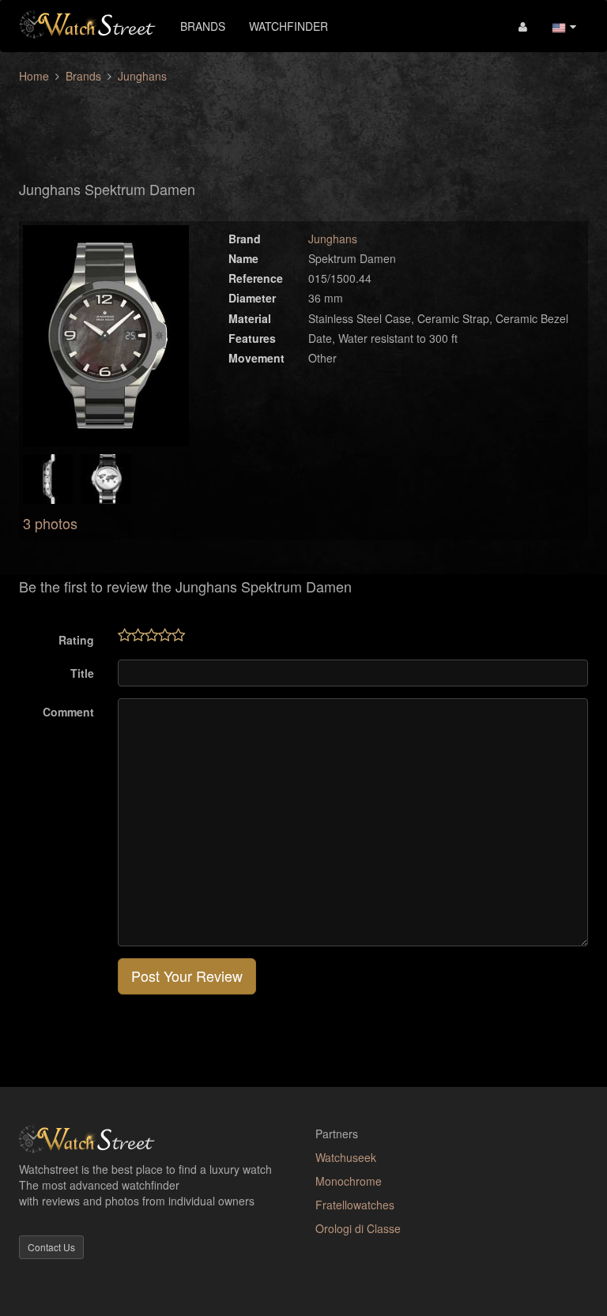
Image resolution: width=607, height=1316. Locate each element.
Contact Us (51, 1247)
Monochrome (348, 1181)
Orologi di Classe (358, 1228)
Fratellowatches (354, 1205)
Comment (68, 712)
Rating (76, 640)
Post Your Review (187, 975)
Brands (202, 26)
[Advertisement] (303, 123)
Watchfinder (288, 26)
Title (82, 673)
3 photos (50, 523)
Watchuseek (345, 1157)
